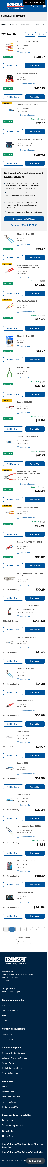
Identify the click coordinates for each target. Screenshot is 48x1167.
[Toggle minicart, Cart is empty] (44, 5)
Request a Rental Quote (24, 218)
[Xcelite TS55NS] (9, 372)
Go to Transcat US (10, 1106)
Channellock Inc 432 (25, 669)
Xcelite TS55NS (23, 367)
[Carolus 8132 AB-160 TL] (9, 642)
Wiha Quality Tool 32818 (27, 301)
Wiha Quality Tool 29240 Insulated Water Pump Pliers (29, 266)
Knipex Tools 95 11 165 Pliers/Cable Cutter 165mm (28, 473)
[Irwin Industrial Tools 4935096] (9, 831)
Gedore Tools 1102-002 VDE (28, 42)
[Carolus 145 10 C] (9, 737)
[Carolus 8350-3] (9, 800)
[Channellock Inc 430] (9, 239)
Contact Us (7, 1034)
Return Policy (8, 1063)
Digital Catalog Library (12, 1068)
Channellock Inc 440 (25, 336)
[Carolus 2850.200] (9, 407)
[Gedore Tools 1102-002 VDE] (9, 47)
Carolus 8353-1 (23, 763)
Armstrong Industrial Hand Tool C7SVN (30, 574)
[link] (6, 929)
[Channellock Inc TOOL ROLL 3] (9, 144)
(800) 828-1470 (8, 988)
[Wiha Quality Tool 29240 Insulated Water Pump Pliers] (9, 271)
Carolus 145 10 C (24, 732)
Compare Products (27, 52)
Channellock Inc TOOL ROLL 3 (29, 139)
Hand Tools (25, 24)
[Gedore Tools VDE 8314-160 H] (9, 547)
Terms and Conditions (11, 1096)
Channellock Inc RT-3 (25, 892)
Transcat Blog (8, 1091)
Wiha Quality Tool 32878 (27, 73)
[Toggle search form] (38, 5)
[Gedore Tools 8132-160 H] (9, 512)
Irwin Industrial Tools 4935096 (30, 826)
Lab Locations (8, 1039)
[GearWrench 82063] (9, 705)
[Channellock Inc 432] (9, 674)
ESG (4, 1015)
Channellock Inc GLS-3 (26, 861)
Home (3, 24)
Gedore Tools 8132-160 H (27, 507)
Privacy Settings (9, 1101)
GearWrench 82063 (25, 700)
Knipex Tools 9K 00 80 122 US (29, 606)
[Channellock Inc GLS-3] (9, 866)
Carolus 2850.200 (24, 402)
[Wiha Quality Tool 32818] (9, 306)
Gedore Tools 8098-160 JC (28, 437)
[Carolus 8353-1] (9, 768)
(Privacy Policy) (36, 1152)
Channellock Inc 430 (25, 234)
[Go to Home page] (15, 6)
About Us (6, 1005)
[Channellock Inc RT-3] (9, 897)
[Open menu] (2, 6)
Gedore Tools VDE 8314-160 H (29, 542)
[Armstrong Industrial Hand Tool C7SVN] (9, 579)
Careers (5, 1020)
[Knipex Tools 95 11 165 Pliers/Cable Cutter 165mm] (9, 477)
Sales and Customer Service (14, 1057)
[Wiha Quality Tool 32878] (9, 78)
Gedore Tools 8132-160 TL (27, 105)
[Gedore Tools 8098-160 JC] (9, 442)
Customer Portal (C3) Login (14, 1052)
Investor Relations (10, 1010)
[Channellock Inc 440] (9, 341)
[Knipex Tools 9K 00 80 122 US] (9, 611)
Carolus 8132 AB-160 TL (27, 637)
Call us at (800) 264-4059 (24, 225)
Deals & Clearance (10, 1073)
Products (13, 24)
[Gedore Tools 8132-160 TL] (9, 110)
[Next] (42, 929)
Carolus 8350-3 (23, 795)
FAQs (4, 1086)
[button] (30, 34)
